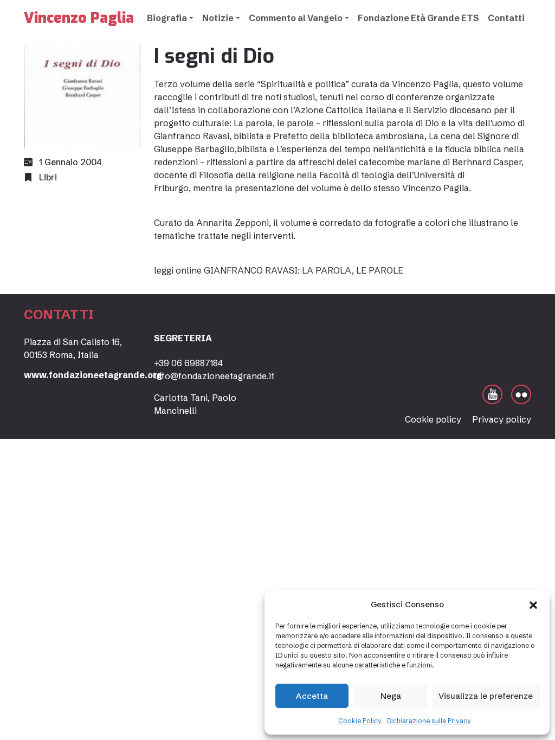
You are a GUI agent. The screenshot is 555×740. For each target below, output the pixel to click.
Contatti (506, 17)
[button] (533, 604)
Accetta (312, 696)
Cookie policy (433, 419)
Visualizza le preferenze (485, 696)
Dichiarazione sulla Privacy (429, 721)
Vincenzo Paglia (79, 18)
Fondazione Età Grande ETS (418, 17)
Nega (390, 696)
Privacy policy (501, 419)
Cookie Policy (360, 721)
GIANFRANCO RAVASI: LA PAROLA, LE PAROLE (303, 270)
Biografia (167, 17)
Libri (48, 177)
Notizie (218, 17)
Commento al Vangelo (296, 17)
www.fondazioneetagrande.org (93, 374)
